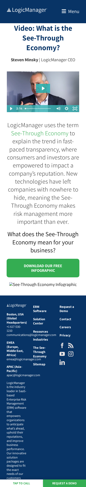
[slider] (38, 108)
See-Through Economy (39, 133)
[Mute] (58, 108)
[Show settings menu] (66, 108)
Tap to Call (21, 483)
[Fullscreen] (75, 108)
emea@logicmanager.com (24, 359)
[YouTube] (62, 354)
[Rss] (70, 345)
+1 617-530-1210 (14, 328)
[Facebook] (62, 345)
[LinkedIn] (62, 362)
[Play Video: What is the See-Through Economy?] (43, 88)
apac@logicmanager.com (23, 375)
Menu (73, 11)
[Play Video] (11, 108)
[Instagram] (70, 354)
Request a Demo (64, 483)
